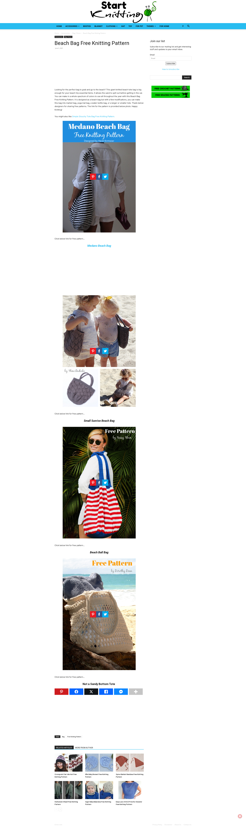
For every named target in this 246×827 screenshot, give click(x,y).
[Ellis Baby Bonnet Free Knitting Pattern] (99, 762)
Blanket (98, 26)
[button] (188, 26)
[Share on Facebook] (76, 691)
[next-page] (60, 809)
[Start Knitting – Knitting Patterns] (123, 11)
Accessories (71, 26)
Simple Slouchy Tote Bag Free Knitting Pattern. (93, 116)
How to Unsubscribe (170, 69)
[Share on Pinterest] (61, 691)
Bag (63, 737)
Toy (130, 26)
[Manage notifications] (240, 816)
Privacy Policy (157, 825)
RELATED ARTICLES (64, 748)
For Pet (139, 26)
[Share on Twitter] (91, 691)
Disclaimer (168, 825)
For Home (164, 26)
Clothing (110, 26)
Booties (87, 26)
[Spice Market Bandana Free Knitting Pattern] (130, 762)
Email (152, 54)
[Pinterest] (183, 26)
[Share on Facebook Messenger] (121, 691)
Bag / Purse (76, 33)
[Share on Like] (106, 691)
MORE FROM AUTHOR (84, 748)
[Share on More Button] (136, 691)
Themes (150, 26)
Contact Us (187, 825)
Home (59, 26)
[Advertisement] (99, 70)
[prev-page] (56, 809)
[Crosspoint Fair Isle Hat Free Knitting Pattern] (69, 762)
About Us (178, 825)
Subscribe (170, 63)
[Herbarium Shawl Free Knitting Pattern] (69, 790)
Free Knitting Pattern (74, 737)
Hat (123, 26)
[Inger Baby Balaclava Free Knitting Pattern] (99, 790)
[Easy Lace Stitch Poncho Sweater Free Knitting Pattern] (130, 790)
